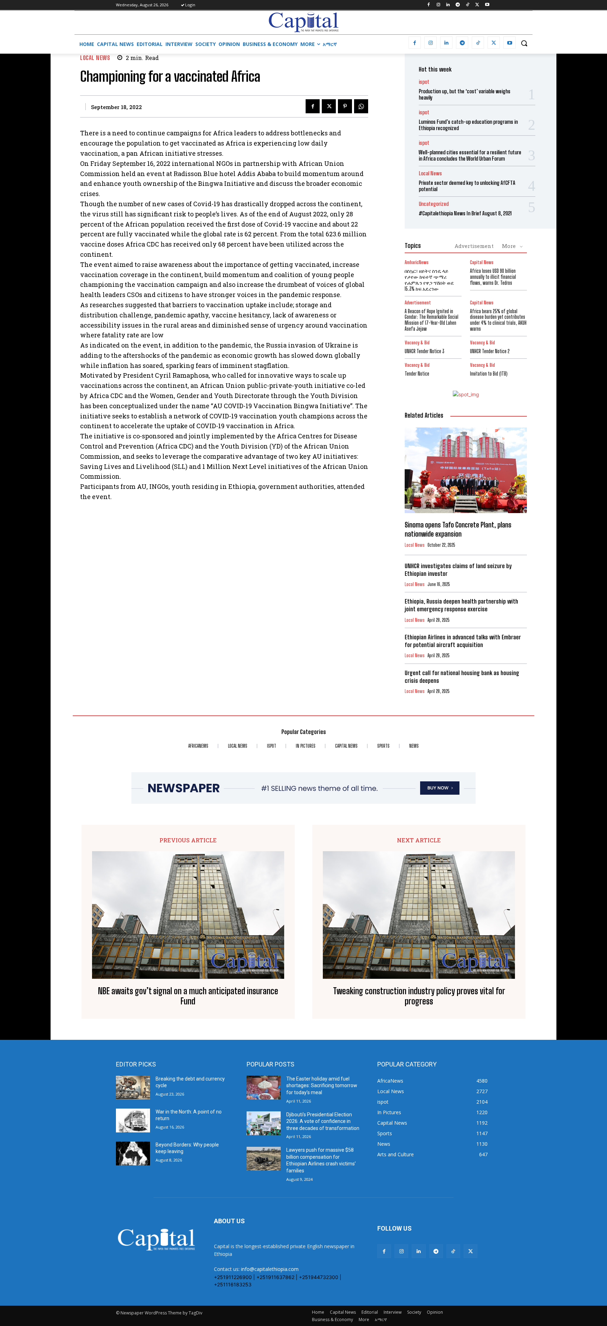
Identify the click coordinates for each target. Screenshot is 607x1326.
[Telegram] (458, 5)
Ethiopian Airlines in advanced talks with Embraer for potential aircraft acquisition (463, 640)
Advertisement (474, 245)
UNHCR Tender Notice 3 (424, 351)
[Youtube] (487, 5)
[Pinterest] (345, 106)
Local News (95, 58)
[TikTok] (468, 5)
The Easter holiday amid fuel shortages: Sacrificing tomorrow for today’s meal (321, 1085)
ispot (424, 82)
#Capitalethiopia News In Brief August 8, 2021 (465, 213)
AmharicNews (417, 262)
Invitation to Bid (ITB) (489, 374)
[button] (524, 43)
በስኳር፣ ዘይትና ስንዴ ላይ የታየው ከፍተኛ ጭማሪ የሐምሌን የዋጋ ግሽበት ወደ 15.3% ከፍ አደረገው (429, 279)
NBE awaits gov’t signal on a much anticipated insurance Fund (188, 996)
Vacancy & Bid (417, 343)
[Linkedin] (448, 5)
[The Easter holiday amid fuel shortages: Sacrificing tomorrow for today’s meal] (264, 1087)
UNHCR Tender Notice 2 (490, 351)
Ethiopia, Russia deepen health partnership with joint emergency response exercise (461, 605)
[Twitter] (477, 5)
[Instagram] (438, 5)
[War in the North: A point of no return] (133, 1120)
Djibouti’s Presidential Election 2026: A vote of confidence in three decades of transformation (322, 1121)
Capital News (482, 262)
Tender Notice (417, 374)
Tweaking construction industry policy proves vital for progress (419, 996)
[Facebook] (428, 5)
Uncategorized (434, 204)
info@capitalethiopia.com (270, 1269)
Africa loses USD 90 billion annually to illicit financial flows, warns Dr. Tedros (493, 277)
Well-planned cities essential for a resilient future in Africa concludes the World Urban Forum (470, 155)
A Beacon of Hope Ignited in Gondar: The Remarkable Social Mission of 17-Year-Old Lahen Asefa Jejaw (431, 320)
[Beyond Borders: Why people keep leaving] (133, 1153)
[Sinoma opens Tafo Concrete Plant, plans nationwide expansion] (466, 470)
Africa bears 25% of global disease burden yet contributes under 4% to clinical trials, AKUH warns (498, 320)
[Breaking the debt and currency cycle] (133, 1087)
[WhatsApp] (361, 106)
